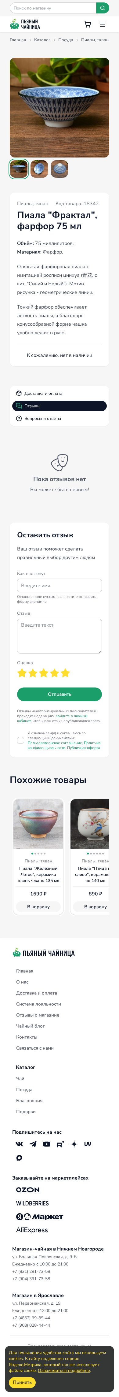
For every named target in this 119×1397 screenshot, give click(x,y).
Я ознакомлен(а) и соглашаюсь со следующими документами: (64, 740)
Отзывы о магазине (37, 1015)
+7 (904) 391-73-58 (31, 1279)
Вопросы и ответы (42, 418)
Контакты (26, 1037)
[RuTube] (60, 1144)
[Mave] (88, 1144)
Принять (22, 1382)
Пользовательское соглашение (55, 742)
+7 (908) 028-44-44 (31, 1325)
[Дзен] (74, 1144)
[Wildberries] (32, 1203)
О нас (22, 982)
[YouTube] (46, 1144)
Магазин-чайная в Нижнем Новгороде (58, 1249)
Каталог (25, 1067)
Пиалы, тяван (32, 203)
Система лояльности (38, 1004)
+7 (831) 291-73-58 (31, 1271)
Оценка (25, 663)
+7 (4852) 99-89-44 (31, 1318)
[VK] (19, 1144)
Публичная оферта (83, 747)
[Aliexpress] (32, 1230)
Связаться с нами (35, 1048)
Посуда (24, 1090)
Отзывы (32, 406)
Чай (20, 1079)
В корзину (38, 907)
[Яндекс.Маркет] (39, 1216)
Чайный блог (30, 1026)
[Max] (19, 1158)
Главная (24, 971)
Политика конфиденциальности (64, 745)
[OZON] (27, 1189)
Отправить (59, 694)
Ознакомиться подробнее (64, 1370)
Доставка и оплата (43, 393)
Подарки (26, 1112)
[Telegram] (33, 1144)
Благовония (29, 1101)
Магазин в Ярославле (38, 1295)
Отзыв (23, 613)
